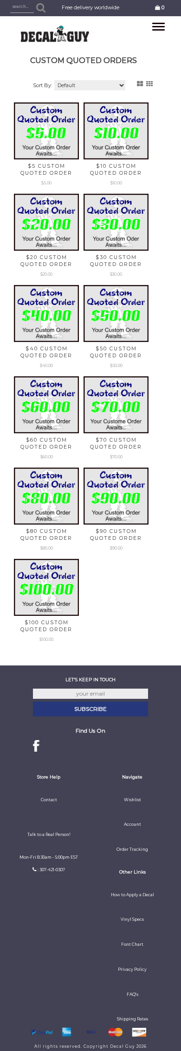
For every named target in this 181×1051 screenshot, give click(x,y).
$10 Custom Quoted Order (116, 169)
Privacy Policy (132, 969)
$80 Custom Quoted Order (46, 534)
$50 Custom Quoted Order (116, 352)
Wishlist (132, 800)
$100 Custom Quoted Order (46, 626)
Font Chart (132, 944)
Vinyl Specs (132, 919)
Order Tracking (132, 849)
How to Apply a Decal (132, 895)
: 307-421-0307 (51, 869)
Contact (49, 800)
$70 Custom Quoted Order (116, 443)
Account (132, 824)
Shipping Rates (132, 1019)
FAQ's (132, 994)
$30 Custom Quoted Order (116, 260)
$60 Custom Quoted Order (46, 443)
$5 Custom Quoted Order (46, 169)
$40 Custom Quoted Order (46, 352)
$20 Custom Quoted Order (46, 260)
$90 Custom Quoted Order (116, 534)
